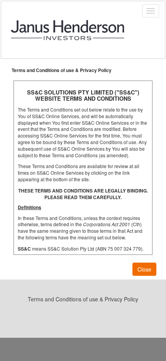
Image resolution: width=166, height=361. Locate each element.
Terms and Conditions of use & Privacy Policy (83, 299)
